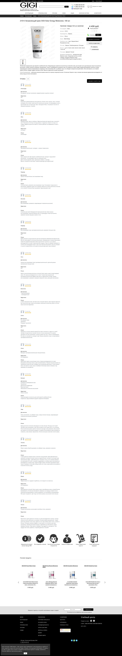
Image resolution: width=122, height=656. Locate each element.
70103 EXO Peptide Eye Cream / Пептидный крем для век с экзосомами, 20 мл (72, 583)
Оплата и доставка (42, 627)
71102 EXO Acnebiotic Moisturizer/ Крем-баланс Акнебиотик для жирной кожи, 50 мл (51, 583)
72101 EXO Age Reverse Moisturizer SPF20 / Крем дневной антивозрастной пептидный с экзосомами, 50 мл (30, 583)
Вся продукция (29, 13)
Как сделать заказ (42, 622)
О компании (63, 617)
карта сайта (83, 626)
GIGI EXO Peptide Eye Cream (69, 565)
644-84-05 (78, 5)
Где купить (62, 619)
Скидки (22, 630)
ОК (25, 653)
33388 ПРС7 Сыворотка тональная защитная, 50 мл (92, 582)
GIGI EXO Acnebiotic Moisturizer (50, 565)
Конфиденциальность (43, 624)
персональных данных (86, 612)
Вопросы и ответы (42, 630)
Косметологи (97, 13)
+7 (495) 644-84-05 (24, 642)
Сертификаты (63, 622)
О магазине (40, 1)
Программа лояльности (44, 619)
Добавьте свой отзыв (94, 81)
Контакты (34, 1)
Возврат (40, 632)
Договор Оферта (42, 635)
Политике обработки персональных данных (12, 651)
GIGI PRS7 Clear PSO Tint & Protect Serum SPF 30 (92, 566)
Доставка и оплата (26, 1)
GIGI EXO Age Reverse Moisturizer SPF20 (29, 566)
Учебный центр (88, 617)
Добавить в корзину (94, 39)
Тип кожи (54, 13)
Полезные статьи (64, 624)
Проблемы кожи (42, 13)
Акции (72, 13)
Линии (64, 13)
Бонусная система (84, 13)
